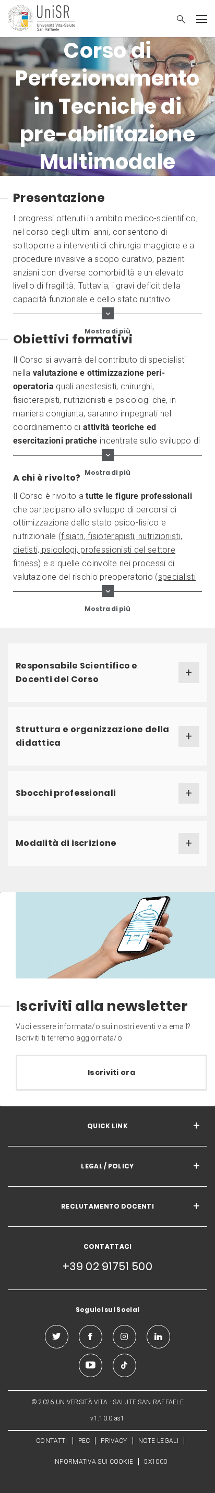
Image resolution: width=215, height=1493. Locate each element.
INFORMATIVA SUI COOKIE (93, 1461)
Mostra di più (107, 331)
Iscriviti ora (111, 1072)
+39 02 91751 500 (107, 1266)
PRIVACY (114, 1440)
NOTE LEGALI (158, 1440)
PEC (84, 1440)
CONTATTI (51, 1440)
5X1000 (155, 1461)
